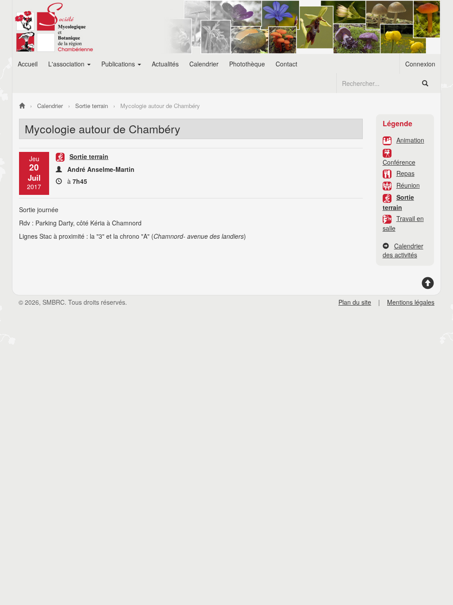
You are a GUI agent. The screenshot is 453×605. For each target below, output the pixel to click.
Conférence (399, 162)
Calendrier (204, 63)
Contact (286, 63)
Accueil (28, 63)
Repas (405, 173)
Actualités (165, 63)
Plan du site (354, 302)
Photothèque (247, 63)
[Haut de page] (428, 286)
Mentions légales (410, 302)
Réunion (408, 185)
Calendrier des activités (403, 250)
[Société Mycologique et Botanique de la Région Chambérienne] (22, 105)
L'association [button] (67, 63)
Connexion (420, 63)
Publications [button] (119, 63)
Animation (410, 140)
